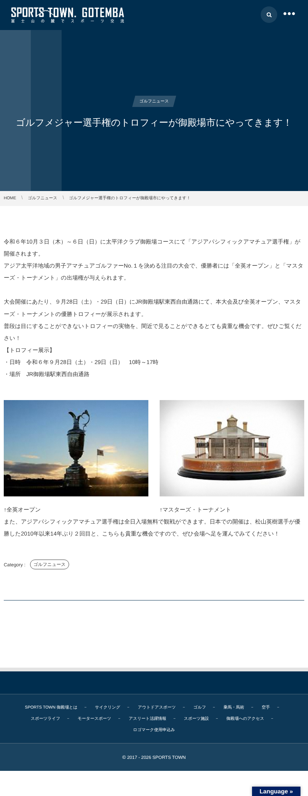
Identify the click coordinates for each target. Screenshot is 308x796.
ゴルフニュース (49, 564)
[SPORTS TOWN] (67, 15)
